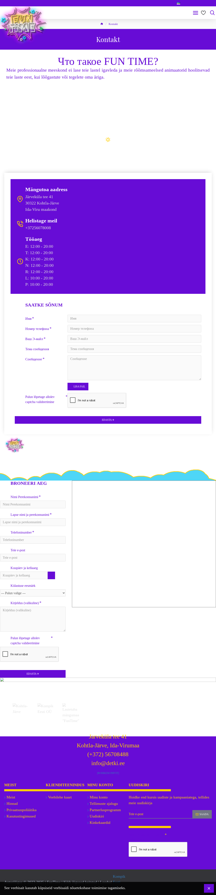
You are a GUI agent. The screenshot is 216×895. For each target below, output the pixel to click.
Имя (28, 318)
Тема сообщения (37, 349)
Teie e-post (18, 550)
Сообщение (33, 359)
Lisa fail (79, 386)
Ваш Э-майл (34, 339)
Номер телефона (37, 329)
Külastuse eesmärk (23, 585)
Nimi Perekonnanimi (24, 497)
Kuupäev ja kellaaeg (24, 568)
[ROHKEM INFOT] (108, 773)
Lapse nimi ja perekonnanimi (30, 514)
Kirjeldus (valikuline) (25, 603)
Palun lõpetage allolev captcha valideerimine (40, 399)
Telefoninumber (21, 532)
